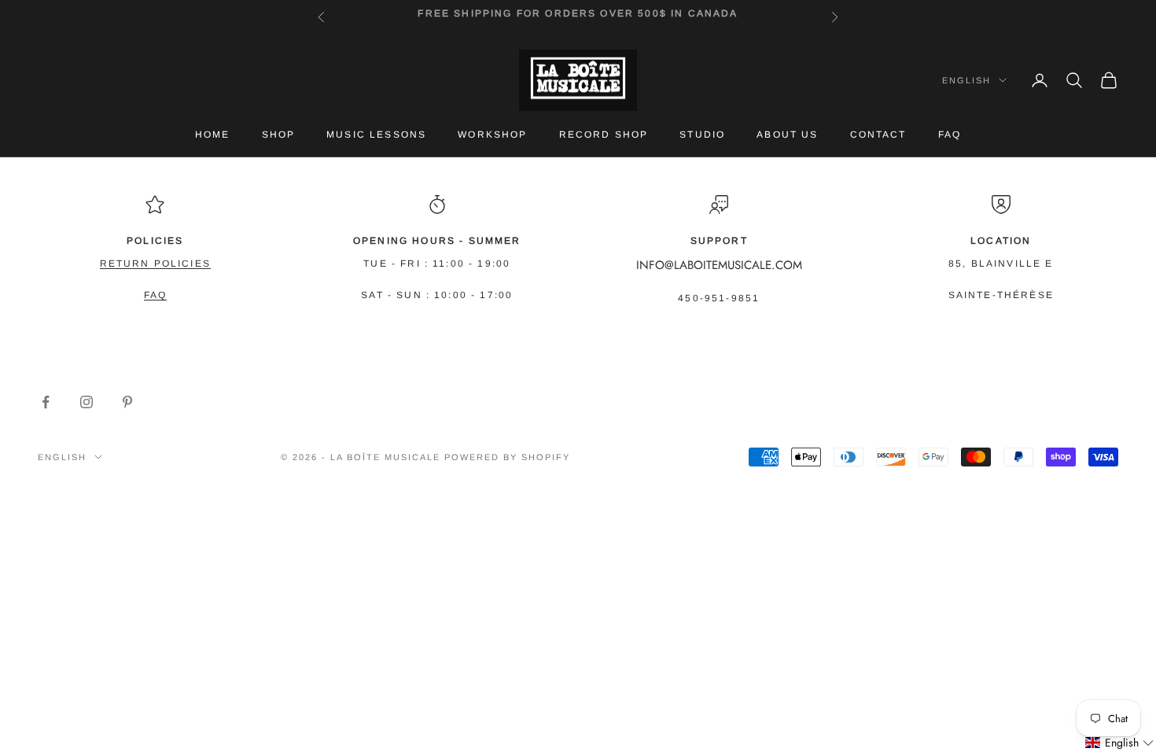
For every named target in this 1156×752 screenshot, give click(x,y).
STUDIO (702, 134)
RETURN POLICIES (155, 263)
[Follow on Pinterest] (127, 402)
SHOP (279, 134)
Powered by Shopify (507, 457)
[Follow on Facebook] (45, 402)
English (966, 80)
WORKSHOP (492, 134)
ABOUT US (787, 134)
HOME (212, 134)
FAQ (949, 134)
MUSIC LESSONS (376, 134)
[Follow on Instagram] (86, 402)
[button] (1120, 743)
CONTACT (878, 134)
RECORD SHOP (604, 134)
